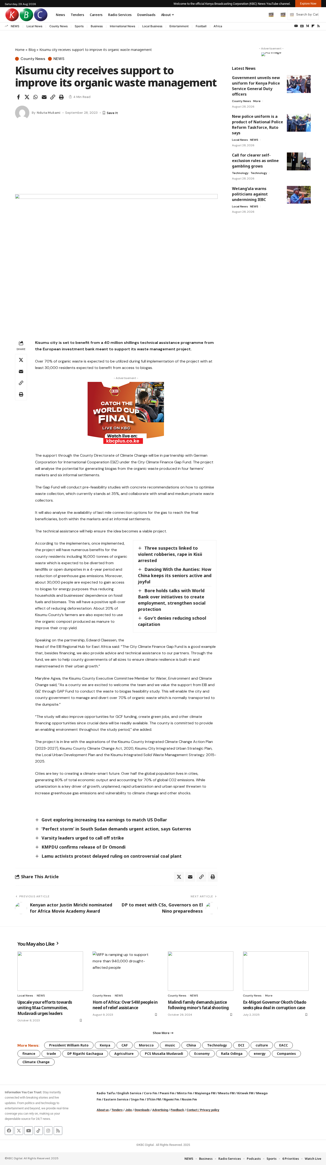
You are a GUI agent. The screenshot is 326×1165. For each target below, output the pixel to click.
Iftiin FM (154, 1099)
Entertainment (179, 26)
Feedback (177, 1110)
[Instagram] (48, 1130)
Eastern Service (116, 1099)
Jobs (128, 1110)
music (170, 1045)
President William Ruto (69, 1045)
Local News (34, 26)
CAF (124, 1045)
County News (58, 26)
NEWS (15, 26)
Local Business (152, 26)
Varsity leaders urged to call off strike (83, 838)
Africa (218, 26)
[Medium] (307, 26)
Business (97, 26)
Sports (79, 26)
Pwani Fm (167, 1093)
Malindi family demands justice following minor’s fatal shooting (198, 1005)
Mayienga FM (205, 1093)
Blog (32, 49)
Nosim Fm (189, 1099)
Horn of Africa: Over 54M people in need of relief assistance (125, 1005)
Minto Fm (184, 1093)
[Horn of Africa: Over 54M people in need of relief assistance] (125, 971)
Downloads (142, 1110)
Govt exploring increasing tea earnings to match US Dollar (105, 820)
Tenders (117, 1110)
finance (28, 1053)
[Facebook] (9, 1130)
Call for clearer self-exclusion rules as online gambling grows (255, 160)
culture (262, 1045)
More (257, 101)
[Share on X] (27, 97)
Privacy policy (209, 1110)
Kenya (105, 1045)
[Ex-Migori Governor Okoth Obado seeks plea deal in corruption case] (276, 971)
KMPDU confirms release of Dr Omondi (84, 847)
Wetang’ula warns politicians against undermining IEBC (250, 194)
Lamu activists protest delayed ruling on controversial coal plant (112, 856)
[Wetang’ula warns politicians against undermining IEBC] (299, 195)
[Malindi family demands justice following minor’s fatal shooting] (200, 971)
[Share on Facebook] (18, 97)
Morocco (146, 1045)
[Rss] (318, 26)
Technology (240, 173)
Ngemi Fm (171, 1099)
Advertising (160, 1110)
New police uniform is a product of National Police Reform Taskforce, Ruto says (257, 124)
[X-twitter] (19, 1130)
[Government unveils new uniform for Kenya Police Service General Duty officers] (299, 84)
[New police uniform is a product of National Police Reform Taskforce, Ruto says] (299, 123)
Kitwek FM (245, 1093)
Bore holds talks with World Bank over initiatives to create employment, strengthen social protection (171, 600)
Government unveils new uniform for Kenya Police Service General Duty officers (256, 86)
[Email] (44, 97)
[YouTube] (296, 26)
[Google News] (302, 26)
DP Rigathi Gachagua (85, 1053)
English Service (129, 1093)
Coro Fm (150, 1093)
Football (201, 26)
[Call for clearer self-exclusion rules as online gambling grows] (299, 161)
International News (122, 26)
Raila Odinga (231, 1053)
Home (20, 49)
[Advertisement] (116, 158)
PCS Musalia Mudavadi (164, 1053)
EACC (283, 1045)
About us (103, 1110)
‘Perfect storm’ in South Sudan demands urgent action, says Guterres (116, 829)
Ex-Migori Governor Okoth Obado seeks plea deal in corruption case (274, 1005)
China (191, 1045)
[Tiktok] (38, 1130)
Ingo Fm (137, 1099)
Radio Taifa (106, 1093)
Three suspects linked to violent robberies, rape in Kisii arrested (170, 554)
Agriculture (124, 1053)
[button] (261, 14)
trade (51, 1053)
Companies (286, 1053)
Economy (202, 1053)
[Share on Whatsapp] (35, 97)
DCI (241, 1045)
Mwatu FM (226, 1093)
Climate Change (36, 1062)
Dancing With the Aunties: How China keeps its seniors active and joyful (174, 575)
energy (260, 1053)
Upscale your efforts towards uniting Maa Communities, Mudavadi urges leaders (44, 1007)
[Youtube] (28, 1130)
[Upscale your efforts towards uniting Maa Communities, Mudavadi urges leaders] (50, 971)
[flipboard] (313, 26)
